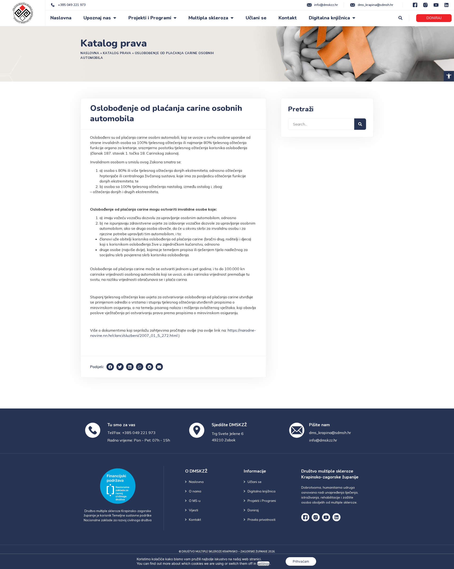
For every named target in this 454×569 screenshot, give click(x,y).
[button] (449, 76)
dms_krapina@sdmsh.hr (330, 432)
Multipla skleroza (208, 18)
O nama (195, 491)
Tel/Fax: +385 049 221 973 (131, 432)
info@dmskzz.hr (323, 440)
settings (263, 563)
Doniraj (253, 510)
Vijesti (193, 510)
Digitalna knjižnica (329, 18)
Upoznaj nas (97, 18)
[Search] (360, 124)
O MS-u (195, 501)
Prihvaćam (301, 561)
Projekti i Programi (149, 18)
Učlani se (256, 18)
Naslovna (60, 18)
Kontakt (288, 18)
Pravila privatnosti (261, 519)
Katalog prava (117, 53)
